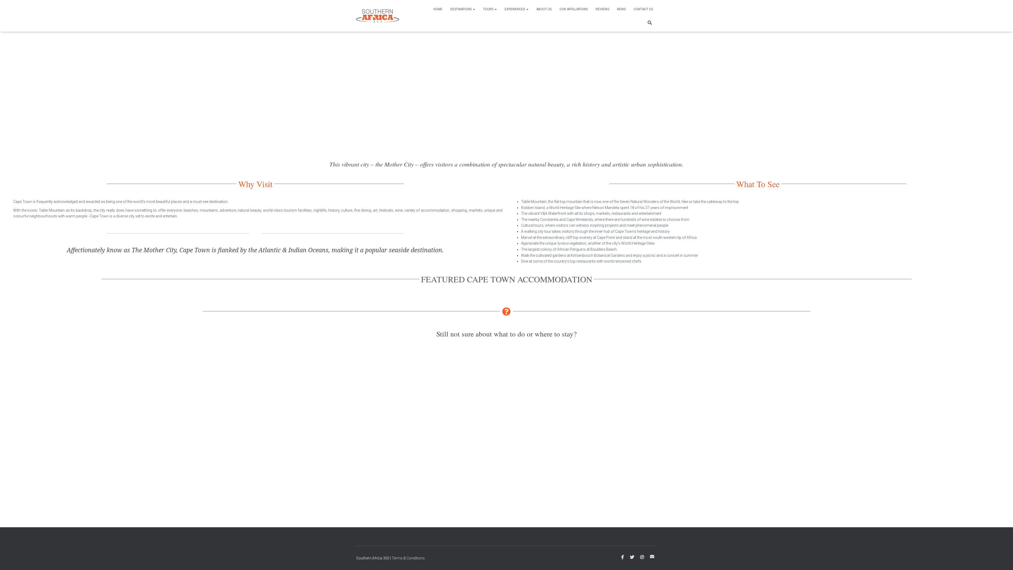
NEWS (621, 9)
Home (437, 9)
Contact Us (643, 9)
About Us (544, 9)
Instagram (642, 557)
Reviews (602, 9)
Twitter (632, 557)
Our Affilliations (574, 9)
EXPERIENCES (515, 9)
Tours (488, 9)
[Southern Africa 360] (377, 15)
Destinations (461, 9)
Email (652, 556)
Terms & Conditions (408, 558)
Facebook (623, 557)
